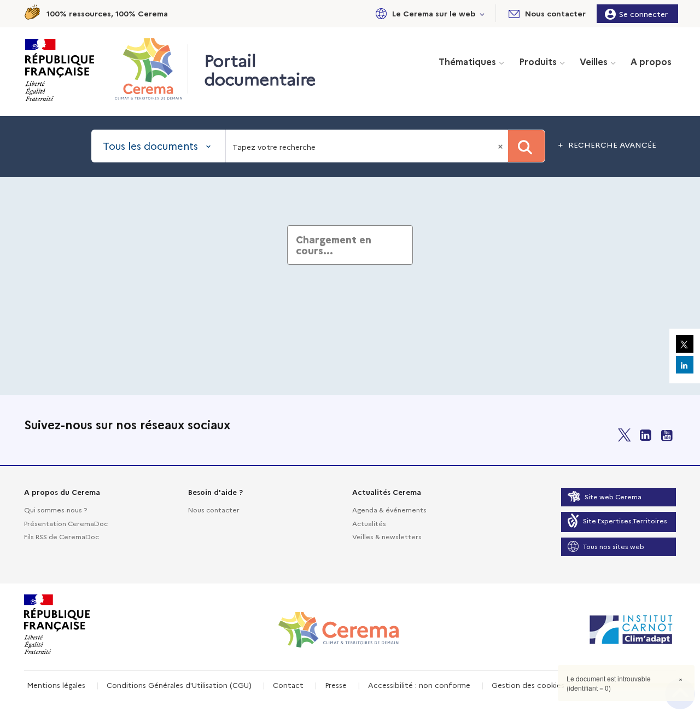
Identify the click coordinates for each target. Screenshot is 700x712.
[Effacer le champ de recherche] (501, 146)
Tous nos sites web (613, 546)
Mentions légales (56, 685)
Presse (336, 685)
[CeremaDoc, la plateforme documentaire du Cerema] (151, 69)
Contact (288, 685)
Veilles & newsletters (387, 536)
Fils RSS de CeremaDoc (61, 536)
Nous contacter (214, 509)
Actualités (369, 523)
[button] (428, 13)
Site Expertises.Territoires (625, 520)
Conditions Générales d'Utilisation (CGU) (179, 685)
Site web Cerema (613, 496)
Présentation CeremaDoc (66, 523)
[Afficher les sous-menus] (482, 13)
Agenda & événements (389, 509)
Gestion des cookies (528, 685)
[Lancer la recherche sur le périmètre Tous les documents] (526, 146)
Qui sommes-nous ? (55, 509)
